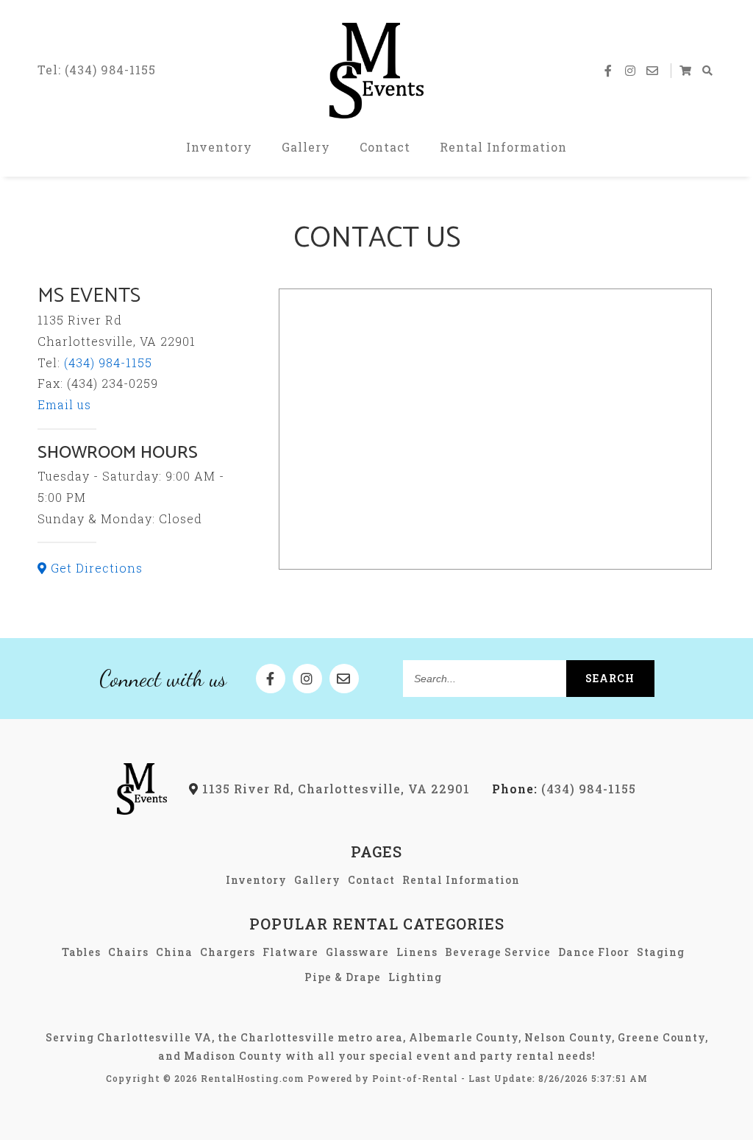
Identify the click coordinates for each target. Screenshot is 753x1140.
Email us (64, 404)
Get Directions (95, 568)
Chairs (128, 952)
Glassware (357, 952)
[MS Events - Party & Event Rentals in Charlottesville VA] (376, 70)
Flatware (290, 952)
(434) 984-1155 (108, 362)
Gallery (306, 147)
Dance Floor (593, 952)
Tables (81, 952)
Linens (417, 952)
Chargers (227, 952)
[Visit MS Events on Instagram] (631, 70)
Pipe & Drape (342, 977)
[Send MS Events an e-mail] (653, 70)
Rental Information (503, 147)
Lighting (415, 977)
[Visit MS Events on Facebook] (609, 70)
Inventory (219, 147)
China (174, 952)
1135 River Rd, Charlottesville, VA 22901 (334, 788)
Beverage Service (498, 952)
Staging (661, 952)
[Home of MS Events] (142, 810)
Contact (385, 147)
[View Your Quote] (686, 70)
